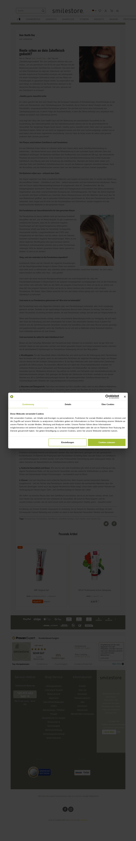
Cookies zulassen (107, 442)
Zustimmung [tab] (28, 404)
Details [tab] (68, 404)
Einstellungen (67, 442)
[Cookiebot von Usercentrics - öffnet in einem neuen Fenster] (107, 397)
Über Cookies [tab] (107, 404)
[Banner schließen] (125, 397)
